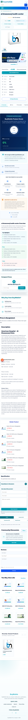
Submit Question (14, 509)
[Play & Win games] (2, 360)
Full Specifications (14, 98)
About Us (15, 704)
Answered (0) (21, 517)
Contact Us (14, 706)
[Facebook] (12, 713)
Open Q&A (14, 542)
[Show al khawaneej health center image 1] (4, 49)
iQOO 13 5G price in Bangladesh (14, 449)
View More (23, 578)
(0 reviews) (16, 17)
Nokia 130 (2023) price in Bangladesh (15, 434)
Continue (14, 570)
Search (22, 287)
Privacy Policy (21, 704)
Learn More (13, 64)
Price (12, 104)
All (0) (7, 517)
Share (24, 530)
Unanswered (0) (7, 520)
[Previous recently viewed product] (22, 635)
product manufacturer (8, 704)
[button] (2, 8)
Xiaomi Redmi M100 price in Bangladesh (15, 457)
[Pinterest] (16, 713)
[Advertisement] (14, 677)
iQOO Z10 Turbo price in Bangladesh (14, 441)
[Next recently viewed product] (25, 635)
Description (20, 104)
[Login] (26, 2)
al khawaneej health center (7, 11)
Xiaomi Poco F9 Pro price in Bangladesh (15, 465)
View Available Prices (14, 72)
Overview (4, 104)
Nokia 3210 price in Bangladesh (13, 426)
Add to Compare (11, 430)
